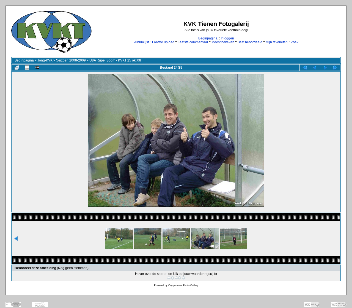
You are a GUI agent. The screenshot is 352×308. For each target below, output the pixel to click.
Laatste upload (163, 42)
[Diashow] (37, 68)
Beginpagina (208, 38)
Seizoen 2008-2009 (71, 60)
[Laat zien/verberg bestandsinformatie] (27, 68)
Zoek (294, 42)
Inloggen (227, 38)
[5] (183, 278)
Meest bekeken (222, 42)
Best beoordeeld (250, 42)
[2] (172, 278)
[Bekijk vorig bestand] (315, 68)
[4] (180, 278)
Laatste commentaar (193, 42)
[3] (176, 278)
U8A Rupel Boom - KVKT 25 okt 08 (115, 60)
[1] (169, 278)
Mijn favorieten (277, 42)
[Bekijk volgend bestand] (325, 68)
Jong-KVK (45, 60)
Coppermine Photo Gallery (183, 285)
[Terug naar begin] (305, 68)
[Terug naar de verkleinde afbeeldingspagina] (17, 68)
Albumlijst (141, 42)
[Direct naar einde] (335, 68)
